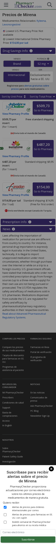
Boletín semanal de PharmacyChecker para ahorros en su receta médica (31, 523)
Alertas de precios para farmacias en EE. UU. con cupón (32, 516)
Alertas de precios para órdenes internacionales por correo (28, 509)
